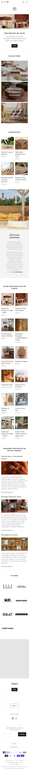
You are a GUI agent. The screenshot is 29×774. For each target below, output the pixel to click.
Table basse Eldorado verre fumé (20, 154)
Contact (21, 760)
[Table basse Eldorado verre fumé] (21, 143)
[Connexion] (23, 2)
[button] (8, 1)
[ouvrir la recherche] (4, 2)
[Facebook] (13, 718)
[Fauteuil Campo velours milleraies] (7, 325)
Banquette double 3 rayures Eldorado (7, 180)
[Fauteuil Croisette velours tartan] (7, 352)
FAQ (16, 760)
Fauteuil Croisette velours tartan (7, 362)
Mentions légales (14, 764)
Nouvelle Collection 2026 (11, 497)
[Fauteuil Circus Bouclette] (21, 376)
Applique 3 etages (21, 361)
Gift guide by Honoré (9, 535)
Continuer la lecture (7, 492)
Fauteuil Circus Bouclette (20, 386)
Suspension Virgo (7, 385)
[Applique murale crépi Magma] (21, 299)
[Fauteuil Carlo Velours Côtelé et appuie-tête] (21, 422)
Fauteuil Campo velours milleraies (7, 335)
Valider (22, 734)
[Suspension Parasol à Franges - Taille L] (7, 299)
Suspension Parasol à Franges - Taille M (7, 434)
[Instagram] (16, 718)
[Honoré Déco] (14, 9)
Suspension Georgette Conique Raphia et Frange (21, 337)
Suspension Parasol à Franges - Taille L (7, 310)
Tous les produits (9, 760)
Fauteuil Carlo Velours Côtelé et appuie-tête (21, 434)
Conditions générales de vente (14, 762)
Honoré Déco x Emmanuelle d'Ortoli (12, 457)
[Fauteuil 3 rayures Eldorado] (7, 143)
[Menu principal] (2, 2)
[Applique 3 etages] (21, 352)
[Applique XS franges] (7, 399)
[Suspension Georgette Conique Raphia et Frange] (21, 325)
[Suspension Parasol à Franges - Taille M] (7, 422)
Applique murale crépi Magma (20, 309)
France (14, 747)
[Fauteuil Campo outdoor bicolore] (21, 168)
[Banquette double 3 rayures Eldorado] (7, 168)
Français (14, 743)
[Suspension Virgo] (7, 376)
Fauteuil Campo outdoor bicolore (21, 179)
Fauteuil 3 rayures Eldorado (7, 153)
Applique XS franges (5, 409)
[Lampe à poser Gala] (21, 399)
